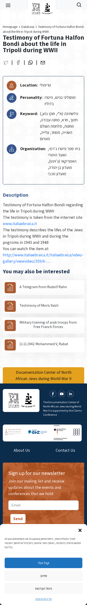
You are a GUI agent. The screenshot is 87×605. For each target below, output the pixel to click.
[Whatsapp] (30, 62)
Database (27, 27)
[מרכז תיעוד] (41, 4)
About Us (22, 450)
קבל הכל (43, 563)
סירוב (43, 575)
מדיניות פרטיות (43, 599)
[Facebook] (18, 62)
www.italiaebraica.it (20, 223)
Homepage (10, 27)
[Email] (43, 62)
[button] (80, 530)
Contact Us (65, 450)
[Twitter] (6, 62)
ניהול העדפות (43, 588)
